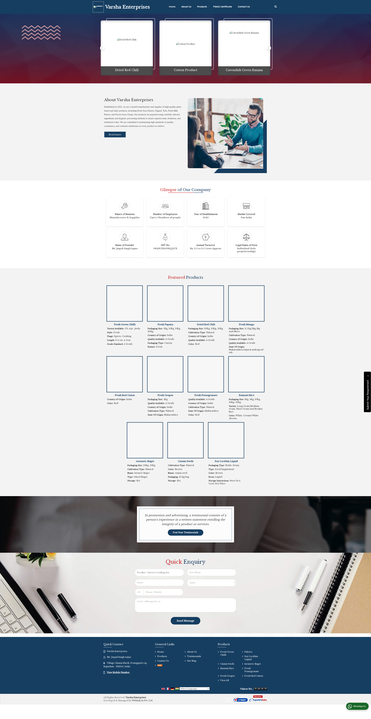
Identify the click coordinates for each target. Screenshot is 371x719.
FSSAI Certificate (222, 6)
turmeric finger (145, 461)
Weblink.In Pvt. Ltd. (142, 700)
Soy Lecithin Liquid (226, 461)
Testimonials (194, 656)
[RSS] (159, 665)
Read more (115, 134)
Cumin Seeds (185, 461)
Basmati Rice (246, 395)
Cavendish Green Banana (244, 70)
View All (224, 680)
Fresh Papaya (165, 324)
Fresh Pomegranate (205, 395)
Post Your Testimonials (185, 532)
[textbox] (159, 572)
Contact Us (244, 6)
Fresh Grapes (165, 395)
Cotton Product (185, 70)
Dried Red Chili (127, 70)
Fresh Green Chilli (125, 324)
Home (172, 6)
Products (202, 6)
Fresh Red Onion (125, 395)
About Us (186, 6)
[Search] (275, 7)
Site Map (191, 661)
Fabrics (248, 652)
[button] (118, 672)
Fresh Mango (246, 324)
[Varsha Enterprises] (99, 6)
